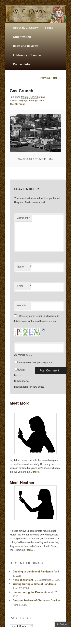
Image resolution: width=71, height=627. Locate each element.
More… (37, 471)
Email (24, 286)
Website (21, 305)
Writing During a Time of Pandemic (34, 584)
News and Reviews (25, 46)
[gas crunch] (35, 133)
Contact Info (21, 64)
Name (24, 266)
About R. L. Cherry (25, 28)
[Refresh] (43, 330)
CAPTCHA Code (23, 355)
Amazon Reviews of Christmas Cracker (36, 600)
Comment (23, 217)
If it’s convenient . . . (25, 580)
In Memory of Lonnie (27, 55)
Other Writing (22, 37)
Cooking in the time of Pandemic (33, 571)
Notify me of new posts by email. (36, 362)
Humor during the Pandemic (30, 592)
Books (49, 28)
